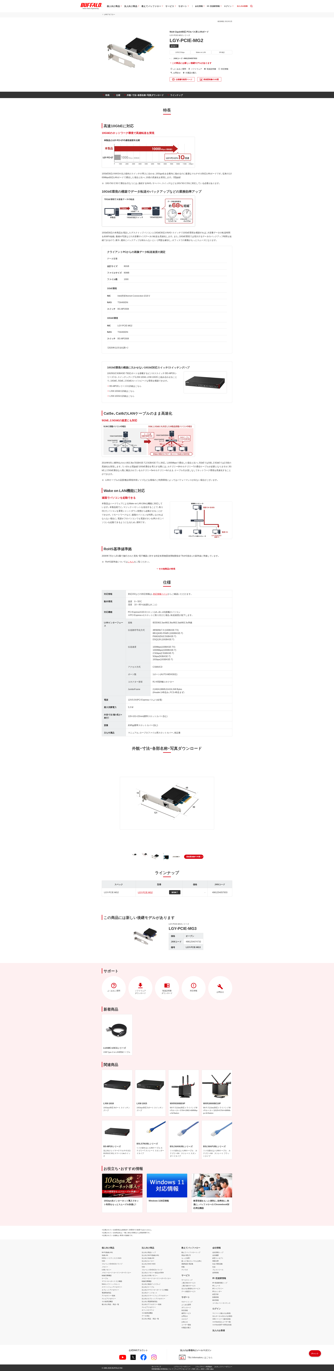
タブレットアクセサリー (110, 1290)
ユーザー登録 (186, 1324)
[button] (193, 857)
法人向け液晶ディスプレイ (151, 1284)
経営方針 (215, 1294)
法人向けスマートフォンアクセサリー (155, 1295)
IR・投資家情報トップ (219, 1283)
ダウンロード (186, 1307)
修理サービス (186, 1313)
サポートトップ (186, 1301)
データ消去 (146, 1316)
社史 (214, 1267)
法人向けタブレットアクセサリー (153, 1298)
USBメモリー (106, 1269)
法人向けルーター (148, 1261)
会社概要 (215, 1255)
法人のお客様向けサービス (190, 1288)
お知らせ (184, 1322)
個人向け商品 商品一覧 (110, 1304)
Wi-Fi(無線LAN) (107, 1252)
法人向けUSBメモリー (149, 1275)
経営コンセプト (217, 1258)
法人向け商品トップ (149, 1252)
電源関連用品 (106, 1292)
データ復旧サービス (188, 1291)
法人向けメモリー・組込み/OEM (153, 1272)
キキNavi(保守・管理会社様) (222, 1324)
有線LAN (105, 1255)
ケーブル (105, 1278)
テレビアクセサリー (109, 1298)
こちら (131, 561)
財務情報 (215, 1297)
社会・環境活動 (217, 1264)
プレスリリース (217, 1269)
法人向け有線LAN (148, 1258)
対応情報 (184, 1310)
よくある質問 (186, 1304)
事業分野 (215, 1261)
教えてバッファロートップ (190, 1252)
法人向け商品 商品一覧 (150, 1318)
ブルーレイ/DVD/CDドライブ (112, 1264)
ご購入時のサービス (188, 1283)
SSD (103, 1261)
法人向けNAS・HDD (149, 1264)
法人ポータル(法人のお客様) (222, 1316)
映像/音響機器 (107, 1275)
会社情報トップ (217, 1252)
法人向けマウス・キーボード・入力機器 (155, 1290)
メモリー (105, 1267)
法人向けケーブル (148, 1287)
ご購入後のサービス (188, 1285)
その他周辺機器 (107, 1301)
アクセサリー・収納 (108, 1295)
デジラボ (184, 1269)
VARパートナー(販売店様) (221, 1319)
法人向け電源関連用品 (149, 1301)
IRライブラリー (217, 1288)
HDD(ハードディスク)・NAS (111, 1258)
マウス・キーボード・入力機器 (112, 1281)
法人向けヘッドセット (149, 1292)
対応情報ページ (160, 593)
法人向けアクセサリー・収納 (151, 1304)
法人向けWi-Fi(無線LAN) (150, 1255)
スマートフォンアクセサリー (112, 1287)
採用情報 (215, 1272)
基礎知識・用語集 (187, 1264)
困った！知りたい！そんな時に (191, 1261)
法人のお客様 (218, 1330)
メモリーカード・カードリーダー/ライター (116, 1272)
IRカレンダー (217, 1291)
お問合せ (184, 1316)
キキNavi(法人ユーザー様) (221, 1322)
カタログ (184, 1319)
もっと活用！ (185, 1258)
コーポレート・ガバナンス (221, 1303)
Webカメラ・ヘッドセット (111, 1284)
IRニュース (216, 1285)
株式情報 (215, 1300)
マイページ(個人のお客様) (221, 1313)
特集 (183, 1267)
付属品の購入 (186, 1327)
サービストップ (186, 1280)
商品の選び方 (186, 1255)
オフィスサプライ (148, 1310)
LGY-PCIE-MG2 (145, 892)
